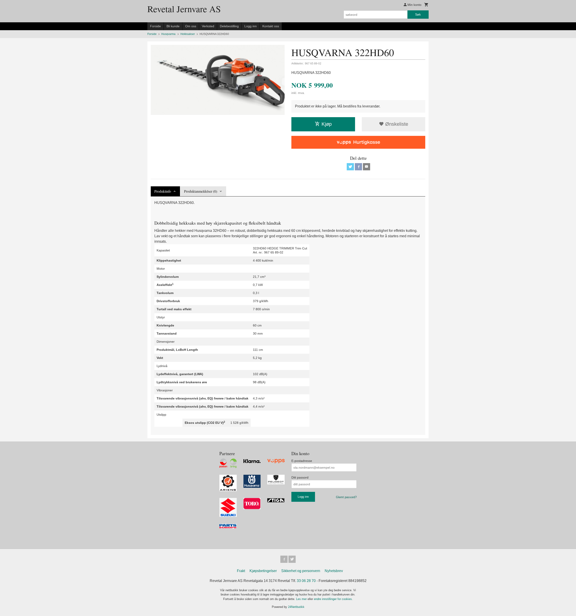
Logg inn (250, 26)
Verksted (208, 26)
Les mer (302, 599)
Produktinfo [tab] (162, 191)
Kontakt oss (270, 26)
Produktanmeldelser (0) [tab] (200, 191)
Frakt (241, 571)
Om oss (190, 26)
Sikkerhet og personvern (300, 571)
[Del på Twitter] (350, 166)
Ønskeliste (396, 124)
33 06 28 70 (306, 581)
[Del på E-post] (366, 166)
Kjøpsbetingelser (263, 571)
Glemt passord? (346, 497)
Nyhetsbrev (334, 571)
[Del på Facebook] (358, 166)
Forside (155, 26)
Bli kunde (173, 26)
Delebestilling (229, 26)
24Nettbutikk (296, 607)
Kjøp (327, 124)
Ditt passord (299, 477)
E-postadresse (301, 461)
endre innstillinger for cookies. (333, 599)
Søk (418, 14)
